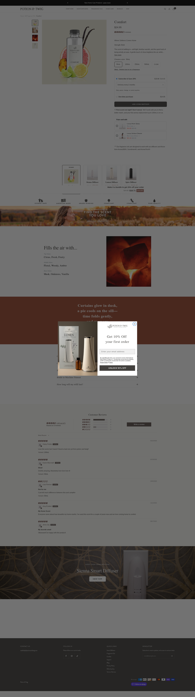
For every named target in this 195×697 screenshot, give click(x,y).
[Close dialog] (134, 324)
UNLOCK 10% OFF (117, 368)
